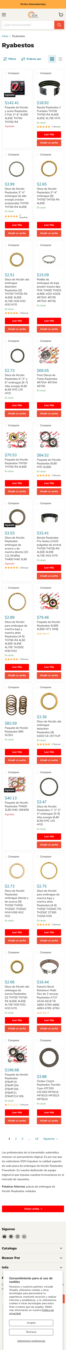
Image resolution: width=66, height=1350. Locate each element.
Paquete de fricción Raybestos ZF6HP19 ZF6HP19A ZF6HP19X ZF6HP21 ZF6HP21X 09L (16, 1085)
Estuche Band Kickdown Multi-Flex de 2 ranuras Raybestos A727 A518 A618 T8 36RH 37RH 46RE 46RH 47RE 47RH (48, 997)
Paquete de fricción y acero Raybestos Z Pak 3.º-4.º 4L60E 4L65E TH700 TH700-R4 (16, 115)
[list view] (60, 59)
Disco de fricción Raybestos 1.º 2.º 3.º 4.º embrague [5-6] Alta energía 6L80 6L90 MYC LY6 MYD (49, 815)
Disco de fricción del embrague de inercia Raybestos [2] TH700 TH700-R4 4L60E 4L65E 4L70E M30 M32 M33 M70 (17, 997)
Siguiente (49, 1139)
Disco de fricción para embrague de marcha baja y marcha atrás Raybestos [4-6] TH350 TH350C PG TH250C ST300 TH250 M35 (49, 903)
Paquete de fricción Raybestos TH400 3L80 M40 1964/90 (17, 806)
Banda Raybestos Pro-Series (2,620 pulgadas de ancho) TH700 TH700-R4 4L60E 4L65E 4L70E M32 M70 (49, 546)
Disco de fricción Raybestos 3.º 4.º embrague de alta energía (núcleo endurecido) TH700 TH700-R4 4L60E (17, 198)
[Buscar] (59, 25)
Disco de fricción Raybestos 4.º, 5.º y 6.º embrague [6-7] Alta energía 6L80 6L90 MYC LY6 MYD (16, 384)
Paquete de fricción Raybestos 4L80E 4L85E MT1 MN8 (48, 625)
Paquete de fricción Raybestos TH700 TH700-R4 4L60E (16, 463)
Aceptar (31, 1323)
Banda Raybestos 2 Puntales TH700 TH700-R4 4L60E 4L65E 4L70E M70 (49, 113)
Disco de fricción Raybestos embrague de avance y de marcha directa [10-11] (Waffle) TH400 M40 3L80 (17, 548)
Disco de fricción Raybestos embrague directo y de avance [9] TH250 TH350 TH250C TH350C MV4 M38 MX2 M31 (16, 903)
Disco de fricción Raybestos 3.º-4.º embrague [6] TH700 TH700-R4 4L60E (48, 196)
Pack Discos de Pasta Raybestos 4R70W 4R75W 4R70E (47, 380)
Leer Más (49, 134)
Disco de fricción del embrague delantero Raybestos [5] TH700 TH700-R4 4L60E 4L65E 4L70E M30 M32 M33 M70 (17, 292)
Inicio (5, 36)
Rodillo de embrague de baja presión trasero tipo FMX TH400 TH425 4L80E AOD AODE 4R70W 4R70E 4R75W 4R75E (49, 290)
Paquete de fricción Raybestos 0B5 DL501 (16, 731)
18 (36, 1139)
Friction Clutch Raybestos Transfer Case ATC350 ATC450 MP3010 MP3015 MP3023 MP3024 (48, 1090)
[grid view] (52, 59)
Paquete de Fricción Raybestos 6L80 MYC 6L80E (49, 463)
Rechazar (31, 1332)
